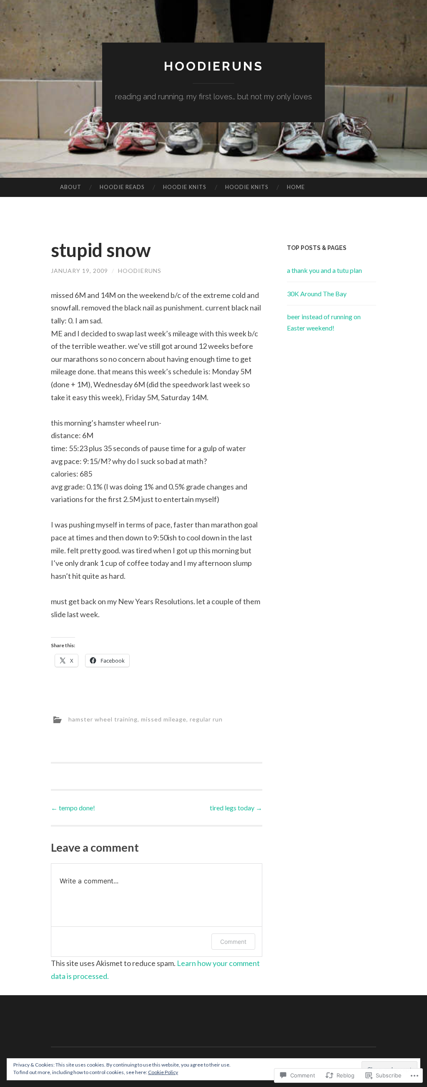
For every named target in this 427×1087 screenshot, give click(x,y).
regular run (206, 718)
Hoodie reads (122, 187)
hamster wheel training (103, 718)
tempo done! (73, 808)
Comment (233, 941)
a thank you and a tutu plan (324, 270)
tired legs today (236, 808)
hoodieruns (214, 66)
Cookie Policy (163, 1072)
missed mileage (163, 718)
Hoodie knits (184, 187)
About (70, 187)
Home (296, 187)
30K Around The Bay (317, 294)
